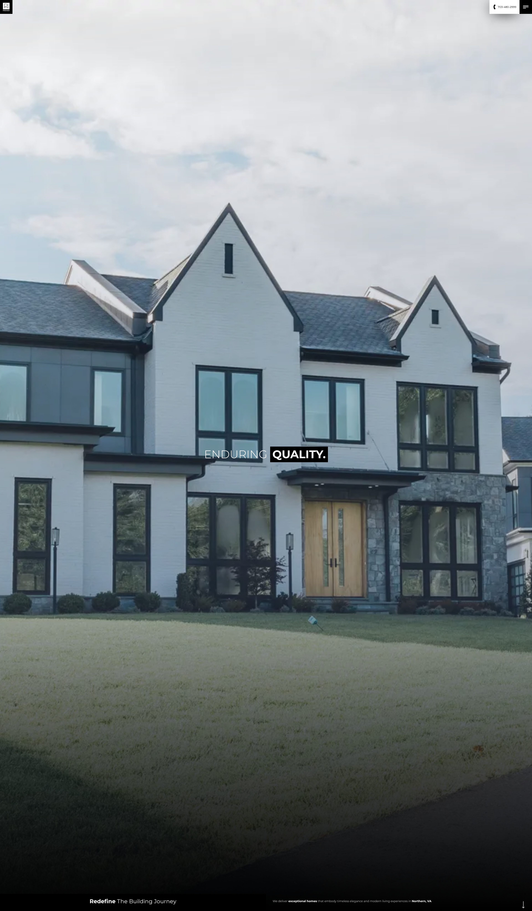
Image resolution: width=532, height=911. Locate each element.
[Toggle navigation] (526, 7)
